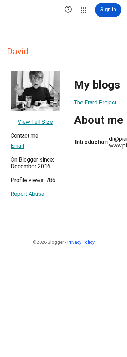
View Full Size (35, 122)
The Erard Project (95, 102)
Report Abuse (27, 193)
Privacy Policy (81, 242)
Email (17, 146)
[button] (68, 9)
